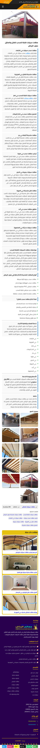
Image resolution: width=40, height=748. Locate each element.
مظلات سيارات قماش (28, 507)
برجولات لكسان (34, 679)
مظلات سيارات (28, 98)
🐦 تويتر (4, 746)
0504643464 (32, 721)
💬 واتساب (29, 746)
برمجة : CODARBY (20, 741)
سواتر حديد (35, 695)
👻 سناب (17, 746)
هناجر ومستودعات (14, 694)
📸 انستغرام (10, 746)
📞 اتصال (35, 746)
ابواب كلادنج (34, 676)
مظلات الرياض (15, 681)
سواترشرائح (16, 672)
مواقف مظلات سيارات (13, 691)
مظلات (27, 53)
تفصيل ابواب (34, 688)
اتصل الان (6, 2)
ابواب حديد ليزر (34, 673)
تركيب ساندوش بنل (33, 682)
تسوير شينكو (34, 685)
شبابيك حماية (15, 675)
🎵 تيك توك (23, 746)
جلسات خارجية (34, 691)
